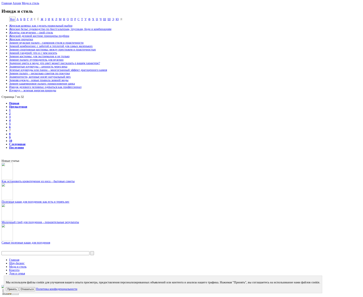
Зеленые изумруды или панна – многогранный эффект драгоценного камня (58, 70)
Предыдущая (18, 106)
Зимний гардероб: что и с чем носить (33, 53)
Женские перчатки (21, 39)
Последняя (16, 147)
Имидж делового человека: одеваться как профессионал (45, 87)
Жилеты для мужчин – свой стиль (31, 32)
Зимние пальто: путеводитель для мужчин (36, 59)
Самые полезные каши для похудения (26, 242)
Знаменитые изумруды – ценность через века (38, 66)
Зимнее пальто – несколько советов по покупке (39, 73)
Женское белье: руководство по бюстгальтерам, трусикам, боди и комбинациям (60, 29)
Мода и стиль (30, 3)
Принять (12, 289)
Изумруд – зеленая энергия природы (32, 90)
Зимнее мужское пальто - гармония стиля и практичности (46, 42)
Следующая (17, 144)
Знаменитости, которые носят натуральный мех (40, 76)
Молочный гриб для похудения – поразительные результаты (40, 222)
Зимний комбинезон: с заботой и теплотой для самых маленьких (51, 46)
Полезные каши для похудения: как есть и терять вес (35, 201)
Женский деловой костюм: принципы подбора (39, 35)
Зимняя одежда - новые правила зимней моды (38, 80)
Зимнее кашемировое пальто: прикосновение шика (42, 83)
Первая (14, 103)
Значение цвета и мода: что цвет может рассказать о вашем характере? (54, 63)
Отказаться (27, 289)
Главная (7, 3)
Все (12, 19)
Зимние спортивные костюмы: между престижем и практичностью (52, 49)
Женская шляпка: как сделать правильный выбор (40, 25)
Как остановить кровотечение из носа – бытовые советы (38, 181)
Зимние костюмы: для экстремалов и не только (39, 56)
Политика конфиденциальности (56, 289)
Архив (16, 3)
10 (10, 140)
